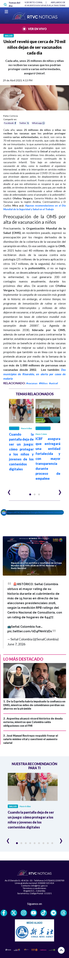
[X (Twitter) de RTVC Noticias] (13, 913)
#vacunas (32, 383)
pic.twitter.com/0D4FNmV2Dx (29, 631)
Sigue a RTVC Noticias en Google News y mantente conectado (35, 512)
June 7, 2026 (16, 644)
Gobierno (43, 428)
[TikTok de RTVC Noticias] (43, 913)
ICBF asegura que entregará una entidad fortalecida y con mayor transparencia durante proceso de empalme (48, 458)
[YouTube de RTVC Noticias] (33, 913)
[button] (30, 494)
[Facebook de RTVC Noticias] (4, 913)
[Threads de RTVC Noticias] (63, 913)
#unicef (53, 383)
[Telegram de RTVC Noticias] (53, 913)
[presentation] (9, 490)
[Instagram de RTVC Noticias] (23, 913)
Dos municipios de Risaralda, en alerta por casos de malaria (34, 374)
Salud (9, 35)
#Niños (43, 383)
